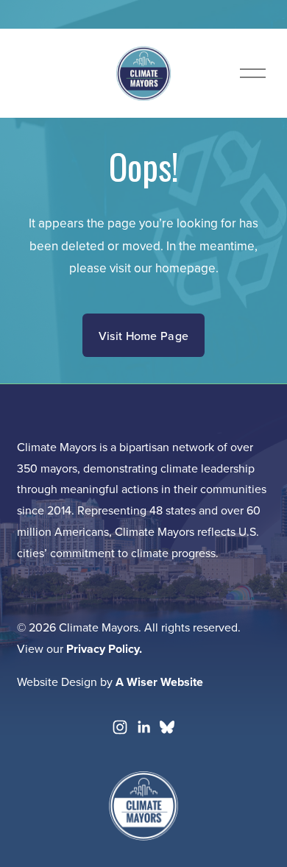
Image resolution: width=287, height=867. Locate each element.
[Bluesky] (167, 727)
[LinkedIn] (143, 727)
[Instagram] (120, 727)
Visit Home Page (144, 336)
